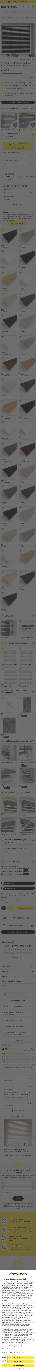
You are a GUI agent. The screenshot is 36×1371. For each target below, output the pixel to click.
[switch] (4, 1361)
